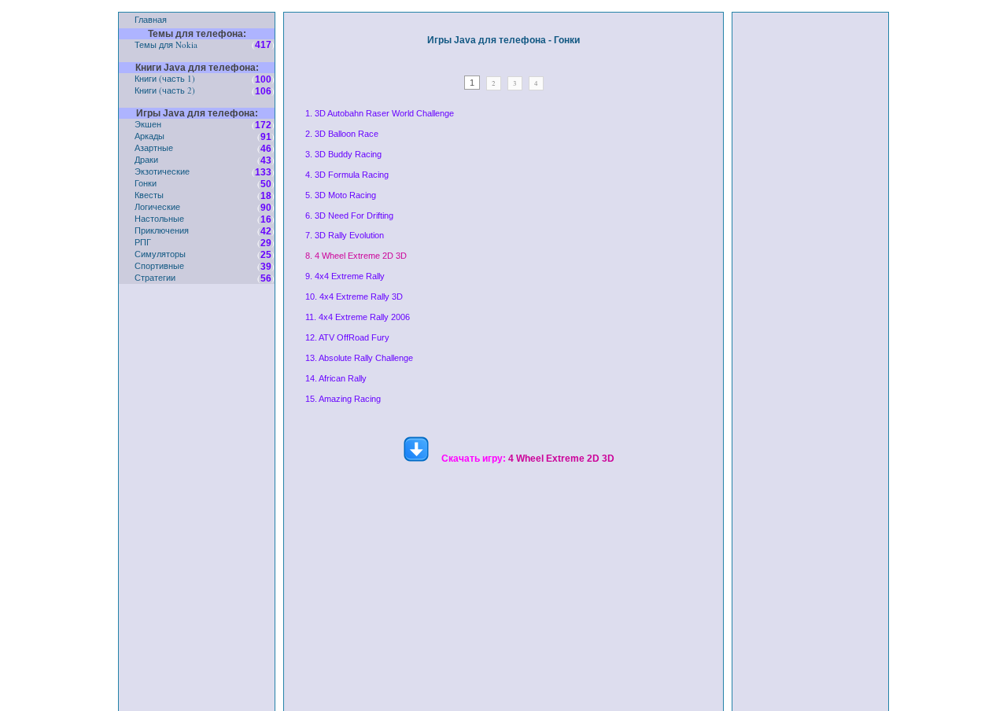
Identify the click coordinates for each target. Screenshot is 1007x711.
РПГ (143, 242)
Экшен (148, 124)
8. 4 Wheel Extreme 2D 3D (356, 255)
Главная (151, 19)
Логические (157, 206)
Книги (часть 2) (165, 90)
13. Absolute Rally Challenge (359, 358)
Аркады (149, 136)
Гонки (146, 183)
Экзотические (162, 171)
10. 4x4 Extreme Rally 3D (354, 296)
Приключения (162, 230)
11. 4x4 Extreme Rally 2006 (357, 317)
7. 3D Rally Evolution (344, 235)
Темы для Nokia (166, 44)
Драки (146, 159)
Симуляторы (160, 254)
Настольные (159, 218)
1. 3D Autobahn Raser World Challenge (379, 113)
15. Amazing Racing (343, 398)
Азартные (154, 147)
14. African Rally (336, 378)
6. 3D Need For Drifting (349, 215)
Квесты (149, 195)
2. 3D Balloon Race (341, 133)
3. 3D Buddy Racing (343, 154)
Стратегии (155, 277)
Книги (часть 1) (165, 78)
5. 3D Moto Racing (340, 195)
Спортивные (159, 265)
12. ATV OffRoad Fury (347, 337)
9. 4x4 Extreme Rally (345, 276)
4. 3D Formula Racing (347, 174)
